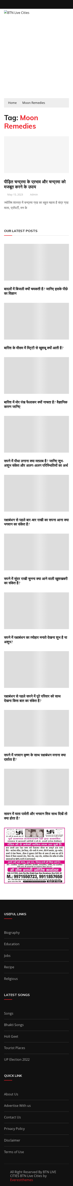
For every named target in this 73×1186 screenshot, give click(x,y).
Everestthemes (21, 1180)
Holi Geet (11, 1036)
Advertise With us (17, 1105)
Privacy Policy (14, 1128)
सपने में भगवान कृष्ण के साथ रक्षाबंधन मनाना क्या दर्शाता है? (35, 757)
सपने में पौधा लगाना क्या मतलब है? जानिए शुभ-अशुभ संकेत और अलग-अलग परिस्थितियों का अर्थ (36, 463)
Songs (8, 1013)
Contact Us (12, 1117)
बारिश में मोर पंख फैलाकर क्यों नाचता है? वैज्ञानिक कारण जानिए (35, 404)
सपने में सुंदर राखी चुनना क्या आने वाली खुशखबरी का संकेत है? (36, 580)
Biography (12, 932)
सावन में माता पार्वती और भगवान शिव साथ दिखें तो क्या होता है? (35, 816)
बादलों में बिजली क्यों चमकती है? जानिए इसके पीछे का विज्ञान (36, 291)
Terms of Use (14, 1152)
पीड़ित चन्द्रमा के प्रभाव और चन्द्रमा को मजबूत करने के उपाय (35, 184)
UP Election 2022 (17, 1059)
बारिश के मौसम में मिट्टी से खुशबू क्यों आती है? (33, 347)
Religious (11, 978)
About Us (11, 1094)
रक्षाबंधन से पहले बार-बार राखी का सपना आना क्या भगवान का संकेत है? (36, 522)
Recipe (9, 967)
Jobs (7, 955)
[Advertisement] (36, 59)
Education (11, 944)
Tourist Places (14, 1048)
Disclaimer (12, 1140)
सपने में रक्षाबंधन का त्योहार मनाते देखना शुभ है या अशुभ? (35, 639)
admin (34, 194)
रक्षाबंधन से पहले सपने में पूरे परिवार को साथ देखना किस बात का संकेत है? (32, 698)
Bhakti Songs (14, 1025)
